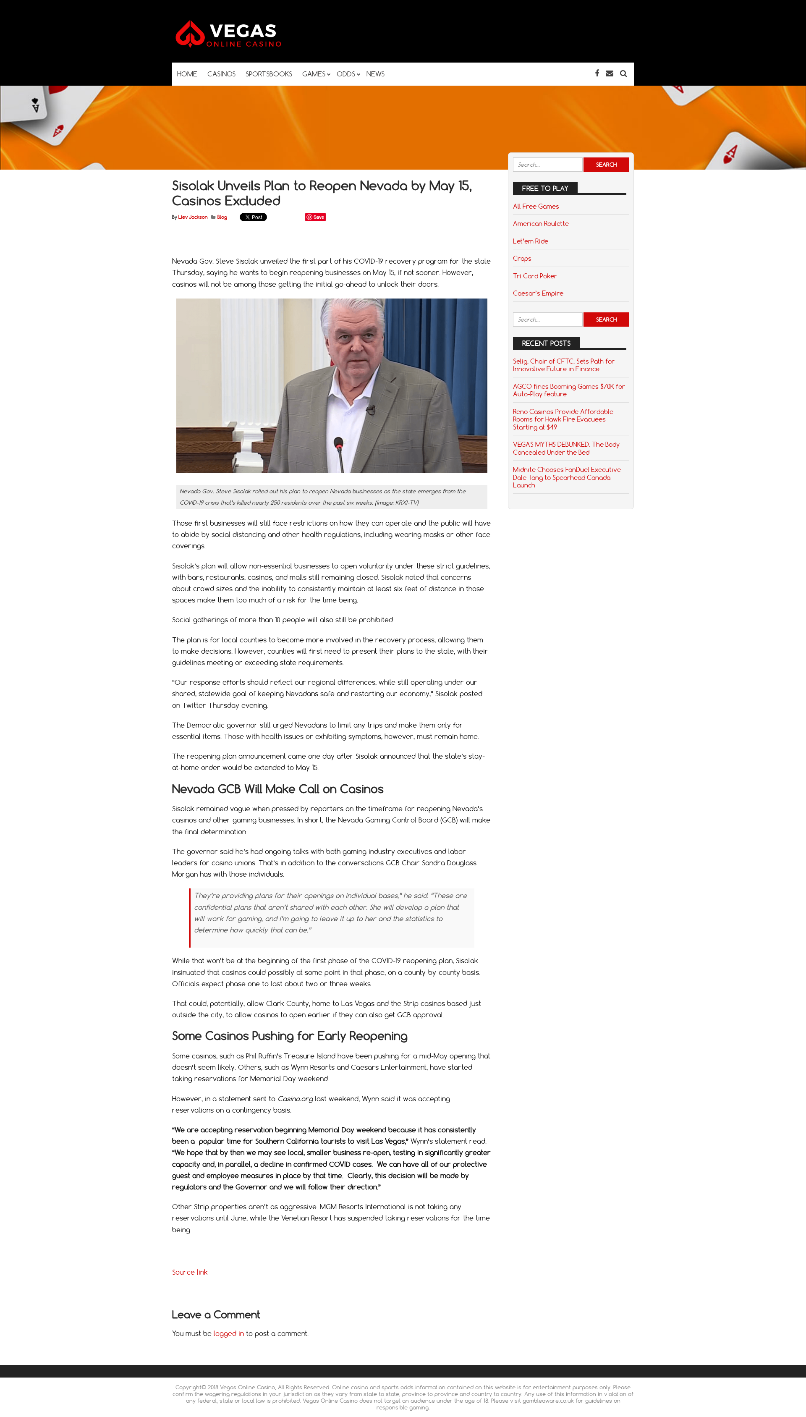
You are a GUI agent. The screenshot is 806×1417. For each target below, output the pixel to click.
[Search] (623, 73)
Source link (190, 1272)
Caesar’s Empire (538, 293)
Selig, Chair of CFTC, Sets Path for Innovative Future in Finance (564, 365)
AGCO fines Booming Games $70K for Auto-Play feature (569, 390)
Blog (222, 217)
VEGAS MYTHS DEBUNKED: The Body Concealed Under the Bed (566, 448)
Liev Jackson (192, 217)
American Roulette (541, 223)
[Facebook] (597, 73)
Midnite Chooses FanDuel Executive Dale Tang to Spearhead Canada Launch (567, 477)
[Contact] (609, 73)
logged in (229, 1333)
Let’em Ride (530, 241)
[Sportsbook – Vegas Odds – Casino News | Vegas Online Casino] (241, 46)
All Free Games (536, 206)
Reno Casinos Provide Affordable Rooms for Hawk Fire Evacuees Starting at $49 (563, 419)
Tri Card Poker (535, 276)
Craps (522, 258)
